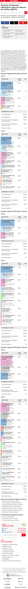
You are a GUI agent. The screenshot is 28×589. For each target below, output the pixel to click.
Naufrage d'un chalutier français (10, 544)
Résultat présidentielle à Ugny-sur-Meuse (12, 504)
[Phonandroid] (20, 587)
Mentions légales (5, 572)
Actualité (5, 528)
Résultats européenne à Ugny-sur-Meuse (12, 508)
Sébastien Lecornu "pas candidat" (10, 555)
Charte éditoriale (18, 568)
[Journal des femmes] (7, 579)
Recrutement (20, 569)
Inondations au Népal (7, 550)
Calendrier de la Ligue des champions (11, 560)
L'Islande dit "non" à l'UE (8, 551)
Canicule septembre (7, 557)
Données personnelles (6, 571)
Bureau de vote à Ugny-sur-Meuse (10, 501)
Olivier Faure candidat (7, 553)
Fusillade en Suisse (7, 548)
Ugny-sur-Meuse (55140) (8, 516)
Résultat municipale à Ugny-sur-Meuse (11, 510)
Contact (6, 569)
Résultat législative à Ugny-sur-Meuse (11, 506)
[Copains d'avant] (7, 584)
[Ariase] (7, 587)
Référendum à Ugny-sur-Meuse (10, 512)
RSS (16, 569)
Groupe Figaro (12, 572)
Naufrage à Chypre (6, 546)
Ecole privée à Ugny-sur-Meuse (10, 518)
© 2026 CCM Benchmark (21, 572)
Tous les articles (12, 569)
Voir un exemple (22, 528)
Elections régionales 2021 (9, 3)
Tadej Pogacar (5, 559)
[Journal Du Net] (7, 581)
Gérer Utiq (24, 571)
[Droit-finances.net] (20, 581)
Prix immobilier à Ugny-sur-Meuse (10, 520)
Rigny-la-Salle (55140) (12, 15)
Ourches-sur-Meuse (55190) (17, 17)
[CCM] (20, 579)
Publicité (24, 568)
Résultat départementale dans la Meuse (12, 502)
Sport (4, 530)
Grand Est (19, 3)
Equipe (12, 568)
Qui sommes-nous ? (6, 568)
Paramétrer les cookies (16, 571)
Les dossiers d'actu (7, 532)
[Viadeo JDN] (20, 584)
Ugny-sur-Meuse (18, 33)
